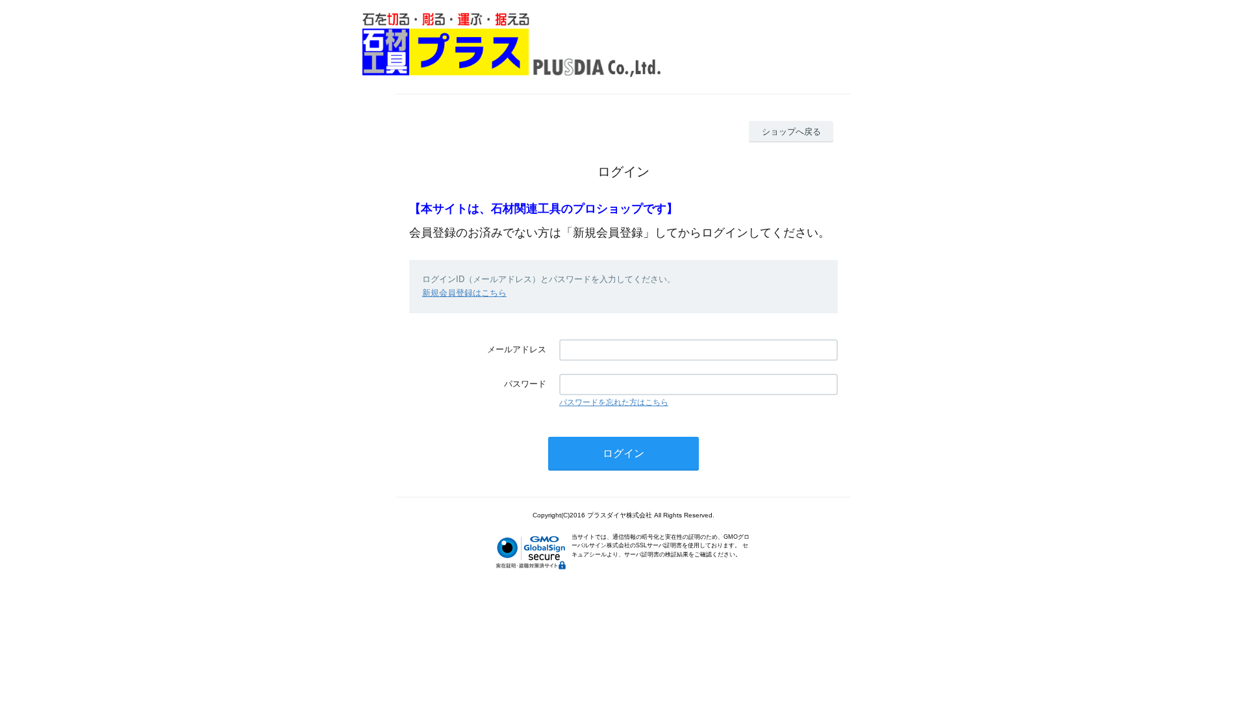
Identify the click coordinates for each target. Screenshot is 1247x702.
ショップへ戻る (791, 131)
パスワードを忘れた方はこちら (613, 402)
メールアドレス (516, 349)
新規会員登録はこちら (464, 293)
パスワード (525, 384)
